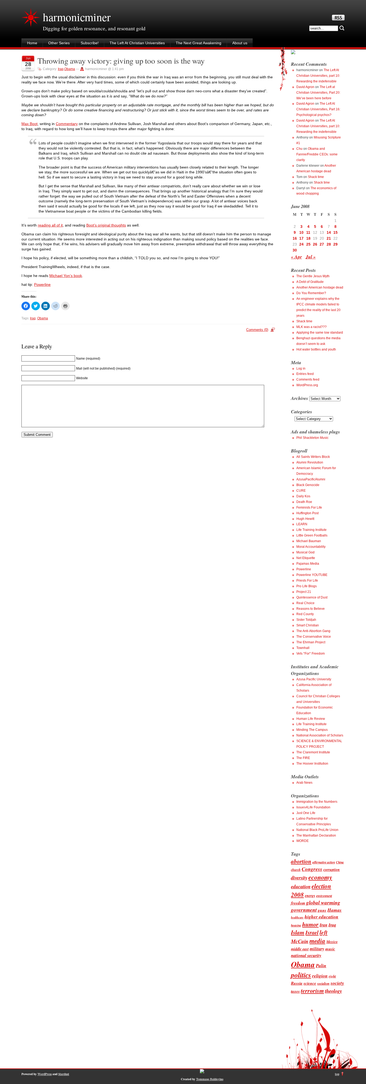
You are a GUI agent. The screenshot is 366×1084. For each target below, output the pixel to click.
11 (308, 232)
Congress (312, 869)
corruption (331, 869)
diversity (299, 877)
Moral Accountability (311, 547)
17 (301, 238)
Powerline (42, 284)
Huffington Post (307, 513)
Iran (323, 925)
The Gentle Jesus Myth (313, 276)
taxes (295, 991)
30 (295, 250)
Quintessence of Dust (311, 597)
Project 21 (303, 592)
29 (335, 244)
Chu (299, 149)
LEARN (301, 524)
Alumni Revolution (309, 462)
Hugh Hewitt (305, 519)
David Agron (305, 87)
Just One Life (305, 813)
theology (333, 990)
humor (310, 924)
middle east (300, 949)
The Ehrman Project (310, 642)
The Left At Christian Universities (137, 43)
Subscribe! (90, 43)
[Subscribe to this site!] (338, 19)
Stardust (63, 1074)
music (330, 949)
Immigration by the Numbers (316, 802)
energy (310, 895)
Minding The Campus (312, 730)
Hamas (334, 910)
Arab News (304, 782)
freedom (298, 903)
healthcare (297, 917)
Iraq (61, 69)
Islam (297, 932)
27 (322, 244)
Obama (69, 69)
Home (32, 43)
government (304, 909)
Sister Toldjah (306, 620)
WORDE (302, 841)
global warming (323, 902)
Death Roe (304, 502)
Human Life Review (310, 719)
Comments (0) (257, 330)
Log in (300, 368)
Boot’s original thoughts (106, 225)
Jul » (311, 256)
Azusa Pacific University (313, 679)
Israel (312, 932)
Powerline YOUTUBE (311, 575)
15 (335, 232)
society (337, 983)
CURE (301, 490)
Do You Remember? (311, 293)
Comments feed (307, 379)
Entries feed (305, 374)
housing (296, 925)
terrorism (312, 990)
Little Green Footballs (311, 535)
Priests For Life (307, 580)
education (301, 886)
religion (320, 975)
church (296, 869)
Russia (296, 983)
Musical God (305, 552)
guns (322, 910)
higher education (321, 916)
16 (295, 238)
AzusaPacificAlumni (310, 479)
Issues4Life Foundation (313, 807)
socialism (323, 983)
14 (329, 232)
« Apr (296, 256)
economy (320, 877)
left (323, 932)
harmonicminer (76, 16)
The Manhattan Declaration (316, 835)
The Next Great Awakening (198, 43)
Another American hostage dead (319, 287)
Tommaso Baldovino (209, 1079)
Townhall (302, 648)
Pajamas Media (307, 563)
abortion (301, 861)
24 (301, 244)
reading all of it (50, 225)
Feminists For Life (309, 507)
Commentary (67, 124)
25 (308, 244)
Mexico (332, 941)
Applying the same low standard (319, 332)
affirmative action (323, 862)
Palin (321, 965)
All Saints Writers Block (313, 457)
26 (315, 244)
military (317, 949)
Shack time (316, 177)
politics (301, 975)
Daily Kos (303, 496)
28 (329, 244)
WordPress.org (307, 385)
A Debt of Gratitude (310, 282)
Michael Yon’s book (65, 275)
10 (301, 232)
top (337, 1074)
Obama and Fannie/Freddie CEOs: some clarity (317, 154)
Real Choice (305, 603)
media (317, 940)
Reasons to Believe (310, 609)
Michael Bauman (308, 541)
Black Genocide (307, 485)
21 (329, 238)
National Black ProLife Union (317, 830)
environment (324, 895)
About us (239, 43)
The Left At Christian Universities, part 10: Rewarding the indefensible (318, 75)
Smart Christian (307, 625)
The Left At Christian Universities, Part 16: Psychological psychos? (318, 109)
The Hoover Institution (312, 763)
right (332, 976)
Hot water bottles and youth (316, 349)
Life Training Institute (311, 530)
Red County (305, 614)
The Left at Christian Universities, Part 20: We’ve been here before (318, 92)
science (310, 983)
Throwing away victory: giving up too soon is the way (121, 60)
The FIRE (303, 758)
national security (306, 955)
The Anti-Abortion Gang (313, 631)
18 (308, 238)
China (340, 862)
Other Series (59, 43)
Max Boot (29, 124)
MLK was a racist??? (311, 327)
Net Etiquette (305, 558)
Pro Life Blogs (306, 586)
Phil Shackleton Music (312, 438)
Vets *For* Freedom (310, 653)
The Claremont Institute (313, 752)
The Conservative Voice (313, 636)
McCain (299, 941)
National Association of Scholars (319, 735)
